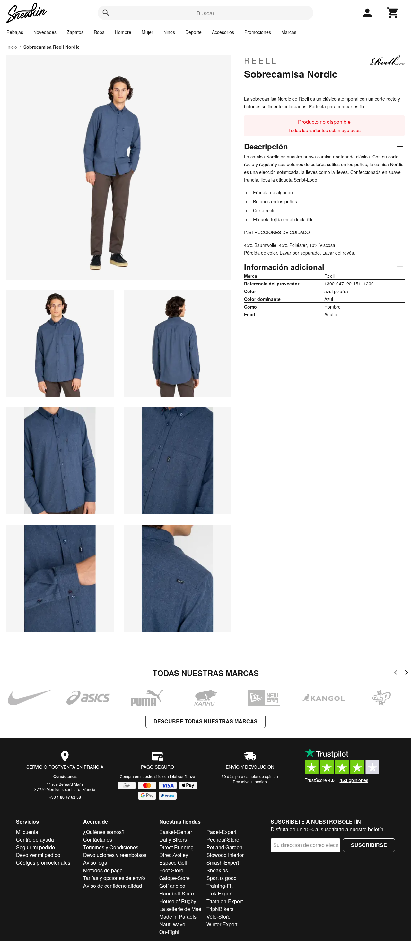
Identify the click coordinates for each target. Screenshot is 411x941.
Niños (169, 32)
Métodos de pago (103, 870)
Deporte (193, 32)
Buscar (205, 13)
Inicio (11, 47)
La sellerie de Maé (180, 908)
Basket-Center (175, 831)
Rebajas (14, 32)
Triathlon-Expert (224, 901)
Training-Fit (219, 885)
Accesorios (223, 32)
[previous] (395, 673)
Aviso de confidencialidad (112, 885)
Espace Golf (173, 862)
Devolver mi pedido (38, 855)
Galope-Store (174, 878)
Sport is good (221, 878)
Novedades (45, 32)
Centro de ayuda (35, 839)
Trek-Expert (219, 893)
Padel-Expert (221, 831)
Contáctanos (65, 776)
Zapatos (75, 32)
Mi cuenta (27, 831)
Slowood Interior (225, 855)
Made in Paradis (178, 916)
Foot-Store (171, 870)
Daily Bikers (173, 839)
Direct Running (176, 847)
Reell (261, 60)
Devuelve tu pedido (250, 781)
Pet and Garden (224, 847)
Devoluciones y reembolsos (114, 855)
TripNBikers (219, 908)
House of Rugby (177, 901)
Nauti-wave (172, 924)
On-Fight (169, 932)
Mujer (147, 32)
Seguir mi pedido (35, 847)
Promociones (257, 32)
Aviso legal (96, 862)
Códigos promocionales (43, 862)
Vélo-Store (218, 916)
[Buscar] (105, 13)
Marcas (288, 32)
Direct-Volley (173, 855)
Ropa (99, 32)
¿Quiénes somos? (104, 831)
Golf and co (172, 885)
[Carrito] (393, 12)
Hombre (123, 32)
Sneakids (217, 870)
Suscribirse (369, 845)
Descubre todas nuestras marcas (205, 721)
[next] (406, 673)
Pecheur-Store (222, 839)
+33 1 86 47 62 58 (65, 797)
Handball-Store (176, 893)
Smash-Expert (222, 862)
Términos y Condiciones (110, 847)
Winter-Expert (221, 924)
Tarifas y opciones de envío (114, 878)
